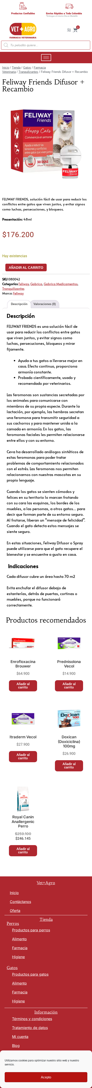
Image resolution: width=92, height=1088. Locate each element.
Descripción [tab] (19, 304)
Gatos (27, 67)
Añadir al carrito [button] (23, 685)
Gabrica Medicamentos (60, 284)
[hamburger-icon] (46, 57)
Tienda (16, 67)
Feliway (24, 284)
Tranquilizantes (28, 72)
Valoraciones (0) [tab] (44, 304)
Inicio (5, 67)
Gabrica (36, 284)
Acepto (46, 1077)
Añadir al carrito (26, 267)
